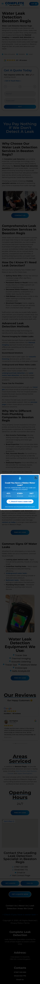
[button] (35, 477)
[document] (20, 492)
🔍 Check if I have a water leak (20, 501)
